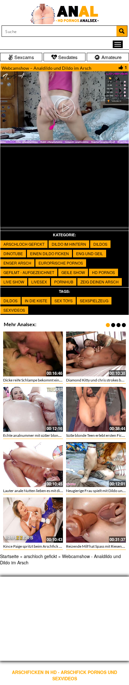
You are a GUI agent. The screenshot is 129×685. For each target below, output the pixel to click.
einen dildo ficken (49, 253)
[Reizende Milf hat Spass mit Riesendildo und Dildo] (96, 519)
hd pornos (103, 272)
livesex (39, 281)
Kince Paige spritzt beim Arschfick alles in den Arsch (45, 546)
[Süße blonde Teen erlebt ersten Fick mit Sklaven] (96, 409)
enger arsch (17, 263)
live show (13, 281)
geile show (73, 272)
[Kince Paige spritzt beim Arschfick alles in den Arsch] (33, 519)
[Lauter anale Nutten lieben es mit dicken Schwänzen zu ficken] (33, 464)
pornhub (63, 281)
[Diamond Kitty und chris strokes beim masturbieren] (96, 354)
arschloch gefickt (23, 244)
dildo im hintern (69, 244)
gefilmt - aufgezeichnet (28, 272)
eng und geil (89, 253)
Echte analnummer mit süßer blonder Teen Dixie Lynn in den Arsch (57, 435)
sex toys (63, 300)
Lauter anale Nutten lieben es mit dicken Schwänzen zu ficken (52, 490)
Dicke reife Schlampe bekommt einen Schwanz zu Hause (48, 380)
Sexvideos (14, 310)
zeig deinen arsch (99, 281)
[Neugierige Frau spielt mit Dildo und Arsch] (96, 464)
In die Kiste (36, 300)
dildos (100, 244)
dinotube (13, 253)
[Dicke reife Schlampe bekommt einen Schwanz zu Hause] (33, 354)
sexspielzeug (94, 300)
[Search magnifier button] (121, 31)
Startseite (9, 556)
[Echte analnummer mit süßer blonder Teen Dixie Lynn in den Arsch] (33, 409)
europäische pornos (61, 263)
